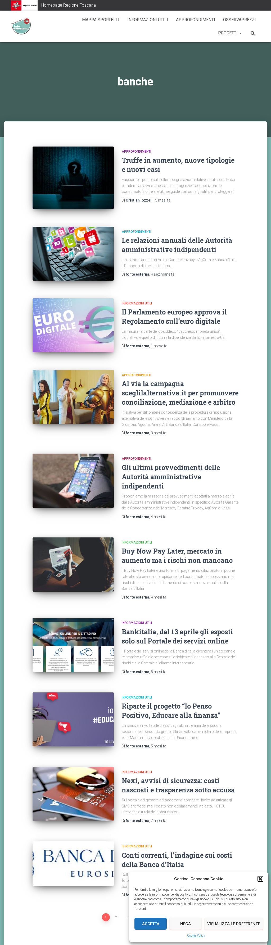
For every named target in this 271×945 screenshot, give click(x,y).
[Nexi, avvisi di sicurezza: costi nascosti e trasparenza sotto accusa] (73, 794)
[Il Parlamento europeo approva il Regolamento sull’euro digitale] (73, 325)
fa (162, 200)
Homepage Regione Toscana (68, 5)
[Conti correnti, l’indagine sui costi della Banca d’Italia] (73, 863)
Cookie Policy (196, 935)
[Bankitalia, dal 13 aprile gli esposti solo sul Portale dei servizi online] (73, 645)
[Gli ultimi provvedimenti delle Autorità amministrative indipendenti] (73, 481)
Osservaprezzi (239, 19)
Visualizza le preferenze (233, 923)
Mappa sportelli (100, 19)
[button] (260, 879)
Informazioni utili (147, 19)
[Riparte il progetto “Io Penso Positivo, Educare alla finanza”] (73, 719)
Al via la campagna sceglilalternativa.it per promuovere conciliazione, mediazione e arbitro (180, 393)
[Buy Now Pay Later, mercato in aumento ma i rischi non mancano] (73, 564)
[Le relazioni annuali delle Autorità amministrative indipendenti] (73, 254)
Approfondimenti (195, 19)
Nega (185, 923)
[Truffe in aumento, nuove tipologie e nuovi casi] (73, 178)
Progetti (228, 32)
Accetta (150, 923)
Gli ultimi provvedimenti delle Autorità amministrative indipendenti (171, 476)
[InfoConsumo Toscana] (21, 26)
